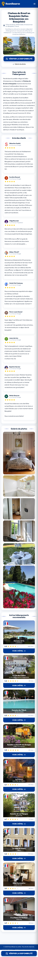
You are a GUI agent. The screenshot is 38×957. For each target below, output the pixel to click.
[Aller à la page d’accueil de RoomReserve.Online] (10, 3)
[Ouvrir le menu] (34, 4)
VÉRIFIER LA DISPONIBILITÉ (21, 953)
